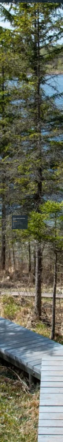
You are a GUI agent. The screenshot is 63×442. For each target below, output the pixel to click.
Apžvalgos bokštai (24, 1)
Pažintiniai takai (19, 1)
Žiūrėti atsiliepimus (19, 221)
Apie (34, 1)
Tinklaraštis (31, 1)
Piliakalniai (28, 1)
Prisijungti (50, 1)
